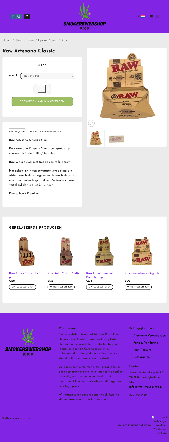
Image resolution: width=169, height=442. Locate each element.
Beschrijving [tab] (17, 132)
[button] (27, 16)
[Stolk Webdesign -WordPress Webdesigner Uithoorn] (159, 425)
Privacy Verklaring (145, 342)
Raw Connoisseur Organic (142, 273)
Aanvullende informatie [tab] (45, 132)
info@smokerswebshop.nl (146, 386)
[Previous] (93, 88)
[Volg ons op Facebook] (13, 17)
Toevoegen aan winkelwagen (42, 101)
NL (138, 16)
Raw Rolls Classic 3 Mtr (63, 273)
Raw (65, 40)
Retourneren (141, 357)
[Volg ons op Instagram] (19, 17)
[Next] (161, 88)
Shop (19, 40)
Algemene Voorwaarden (149, 335)
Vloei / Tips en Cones (42, 40)
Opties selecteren (23, 287)
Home (6, 40)
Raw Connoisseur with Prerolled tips (100, 275)
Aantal (13, 75)
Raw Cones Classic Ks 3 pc (24, 275)
